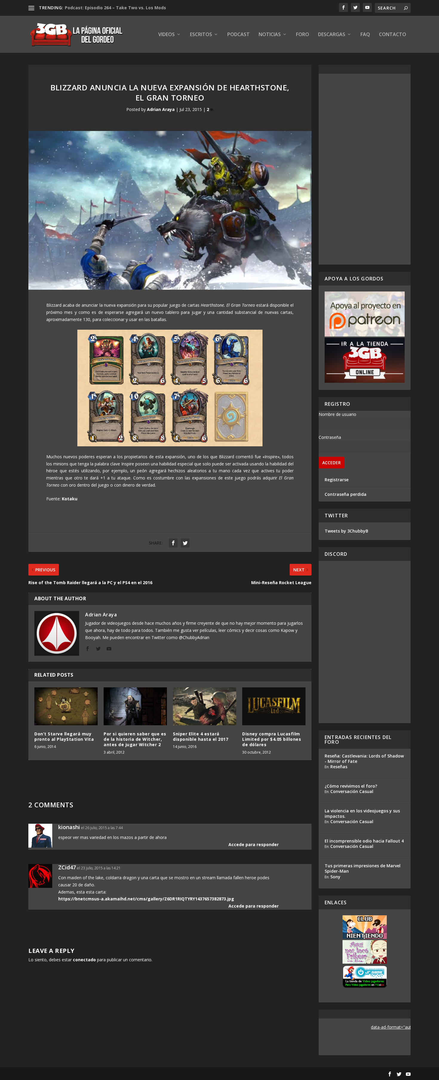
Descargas (331, 35)
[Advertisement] (365, 169)
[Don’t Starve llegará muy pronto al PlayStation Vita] (66, 706)
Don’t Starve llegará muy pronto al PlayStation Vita (64, 736)
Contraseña (330, 437)
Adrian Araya (161, 109)
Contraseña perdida (345, 494)
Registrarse (337, 479)
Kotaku (69, 499)
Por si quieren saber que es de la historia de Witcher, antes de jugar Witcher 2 (135, 739)
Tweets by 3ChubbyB (346, 531)
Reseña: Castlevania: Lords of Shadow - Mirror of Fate (364, 758)
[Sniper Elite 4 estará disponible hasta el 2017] (204, 706)
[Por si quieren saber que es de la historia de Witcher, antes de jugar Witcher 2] (135, 706)
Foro (302, 35)
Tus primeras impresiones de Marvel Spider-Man (362, 868)
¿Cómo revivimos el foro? (351, 786)
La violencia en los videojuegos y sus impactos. (362, 813)
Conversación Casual (351, 791)
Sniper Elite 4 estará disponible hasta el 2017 (200, 736)
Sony (335, 877)
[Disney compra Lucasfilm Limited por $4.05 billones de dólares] (274, 706)
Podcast (238, 35)
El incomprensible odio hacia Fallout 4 (364, 841)
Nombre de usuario (337, 414)
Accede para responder (253, 844)
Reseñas (338, 766)
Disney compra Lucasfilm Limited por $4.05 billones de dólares (271, 739)
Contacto (392, 35)
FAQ (365, 35)
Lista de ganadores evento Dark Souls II (108, 7)
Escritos (201, 35)
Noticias (270, 35)
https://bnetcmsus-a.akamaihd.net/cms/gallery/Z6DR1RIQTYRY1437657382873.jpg (146, 899)
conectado (84, 959)
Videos (166, 35)
